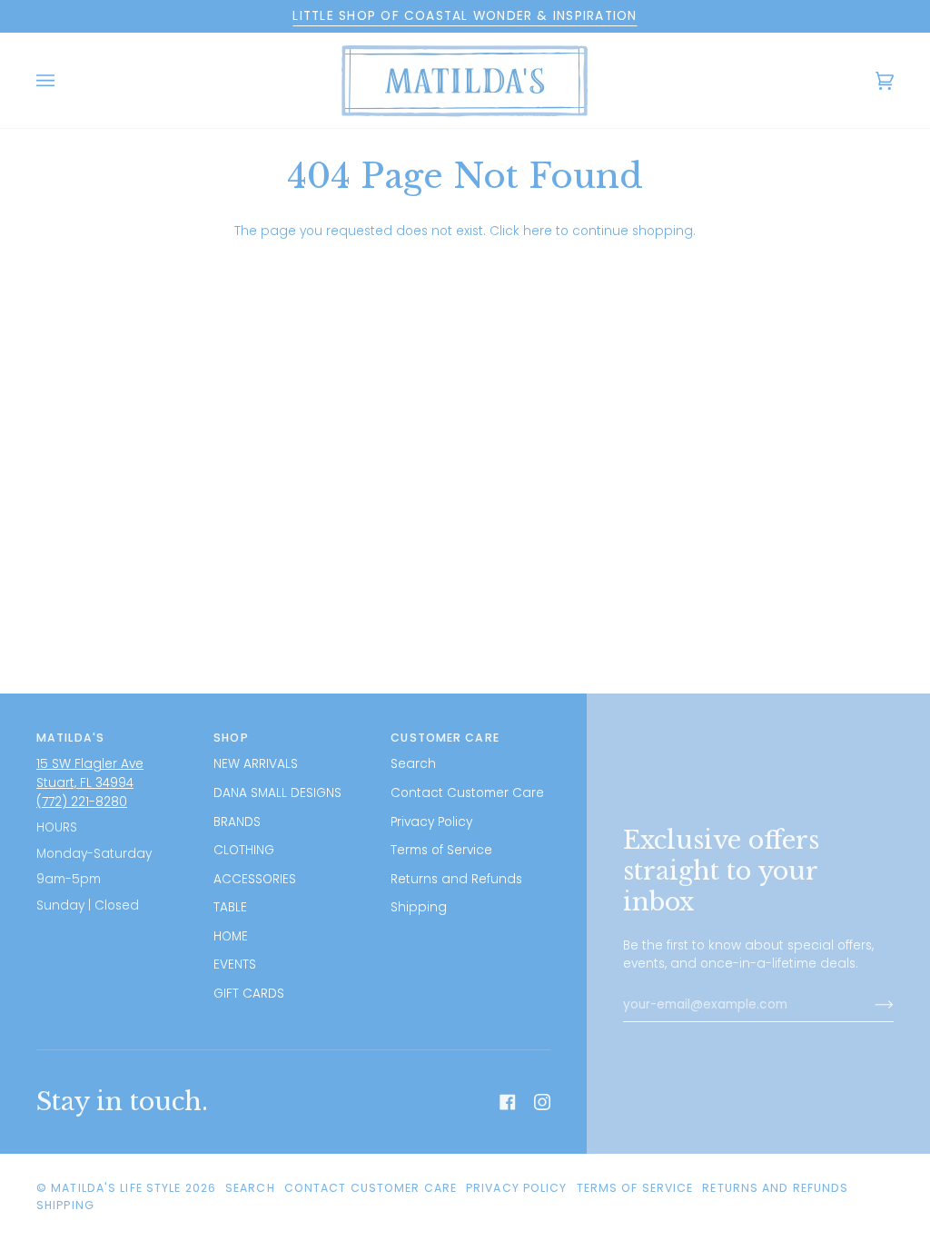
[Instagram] (542, 1102)
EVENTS (234, 964)
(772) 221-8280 (81, 802)
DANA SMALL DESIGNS (277, 793)
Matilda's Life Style (116, 1188)
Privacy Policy (431, 822)
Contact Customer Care (467, 793)
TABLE (230, 907)
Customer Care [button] (445, 737)
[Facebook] (508, 1102)
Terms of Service (441, 850)
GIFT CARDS (248, 993)
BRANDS (237, 822)
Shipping (419, 907)
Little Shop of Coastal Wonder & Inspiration (464, 16)
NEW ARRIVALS (255, 764)
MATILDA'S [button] (70, 737)
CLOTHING (243, 850)
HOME (230, 936)
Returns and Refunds (456, 879)
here (537, 231)
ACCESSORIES (254, 879)
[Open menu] (63, 80)
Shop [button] (230, 737)
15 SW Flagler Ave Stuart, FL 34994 (89, 773)
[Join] (870, 1004)
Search (413, 764)
